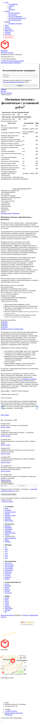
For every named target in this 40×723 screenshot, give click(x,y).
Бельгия (7, 589)
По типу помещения (15, 16)
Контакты (8, 34)
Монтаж (7, 22)
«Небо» (7, 534)
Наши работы (9, 30)
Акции (7, 27)
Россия (7, 584)
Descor (7, 601)
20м (6, 558)
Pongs (6, 599)
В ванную (8, 573)
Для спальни (9, 566)
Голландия (8, 593)
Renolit (7, 598)
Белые (7, 540)
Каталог (7, 11)
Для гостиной (9, 565)
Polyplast (7, 610)
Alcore (7, 603)
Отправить (20, 85)
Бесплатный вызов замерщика (11, 62)
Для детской (9, 568)
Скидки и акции (10, 512)
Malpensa (8, 606)
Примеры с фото (10, 515)
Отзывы (11, 6)
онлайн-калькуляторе (29, 379)
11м (6, 551)
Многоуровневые (10, 538)
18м (6, 556)
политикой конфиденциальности (14, 82)
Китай (7, 587)
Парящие (8, 541)
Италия (7, 591)
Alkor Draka (8, 608)
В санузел (8, 577)
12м (6, 553)
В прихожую (9, 570)
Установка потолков (15, 23)
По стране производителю (17, 18)
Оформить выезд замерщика (10, 213)
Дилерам (7, 32)
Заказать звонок (18, 61)
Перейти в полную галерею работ (12, 329)
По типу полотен (14, 13)
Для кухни (8, 563)
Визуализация (9, 36)
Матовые (8, 526)
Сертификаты (13, 4)
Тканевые (8, 531)
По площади (13, 15)
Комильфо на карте (7, 653)
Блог (10, 7)
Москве (25, 615)
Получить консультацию (9, 494)
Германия (8, 586)
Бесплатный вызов (7, 615)
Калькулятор (9, 37)
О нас (6, 2)
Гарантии (12, 9)
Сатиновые (8, 529)
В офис (7, 579)
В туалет (7, 575)
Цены (6, 25)
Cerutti (7, 605)
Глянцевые (8, 527)
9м (6, 547)
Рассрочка (8, 29)
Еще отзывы (5, 415)
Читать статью (5, 427)
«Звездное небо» (10, 533)
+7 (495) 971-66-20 (7, 61)
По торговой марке (15, 20)
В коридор (8, 572)
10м (6, 549)
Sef (6, 612)
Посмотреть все (6, 482)
